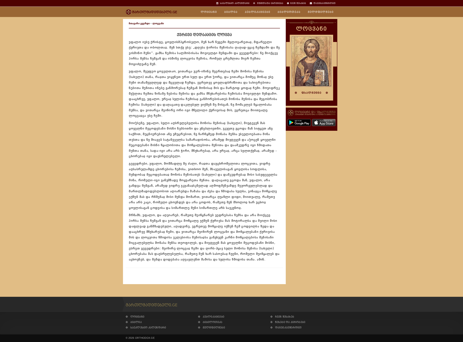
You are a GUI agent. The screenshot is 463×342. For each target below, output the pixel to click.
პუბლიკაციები (257, 12)
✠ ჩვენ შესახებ (282, 316)
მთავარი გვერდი (139, 23)
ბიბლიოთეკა (289, 12)
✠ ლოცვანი (135, 316)
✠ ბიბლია (134, 322)
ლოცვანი (209, 12)
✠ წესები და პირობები (287, 322)
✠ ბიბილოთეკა (210, 322)
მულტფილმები (321, 12)
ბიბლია (231, 12)
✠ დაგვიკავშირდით (285, 327)
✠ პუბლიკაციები (211, 316)
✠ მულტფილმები (211, 327)
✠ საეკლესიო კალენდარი (146, 327)
